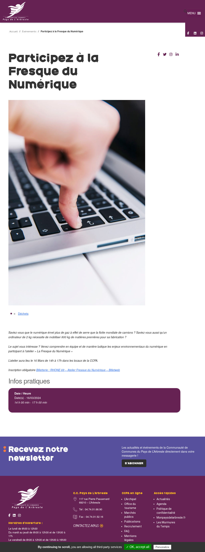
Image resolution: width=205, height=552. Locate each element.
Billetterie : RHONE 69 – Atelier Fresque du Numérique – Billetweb (78, 370)
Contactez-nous (86, 526)
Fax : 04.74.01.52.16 (91, 517)
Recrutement (133, 526)
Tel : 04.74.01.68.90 (90, 509)
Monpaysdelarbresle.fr (171, 517)
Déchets (23, 314)
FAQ (126, 531)
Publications (132, 521)
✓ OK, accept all (137, 547)
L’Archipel (130, 499)
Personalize (162, 547)
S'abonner (134, 463)
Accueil (13, 31)
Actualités (163, 499)
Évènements (29, 31)
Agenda (161, 504)
